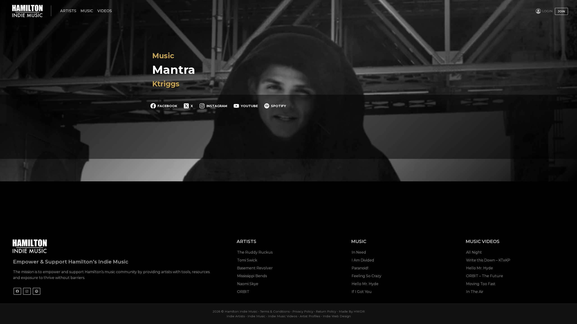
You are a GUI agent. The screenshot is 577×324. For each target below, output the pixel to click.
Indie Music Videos (282, 316)
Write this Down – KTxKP (488, 260)
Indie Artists (236, 316)
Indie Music (256, 316)
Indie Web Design (337, 316)
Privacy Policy (302, 311)
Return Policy (326, 311)
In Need (359, 252)
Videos (104, 11)
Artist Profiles (310, 316)
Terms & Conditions (275, 311)
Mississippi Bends (252, 276)
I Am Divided (363, 260)
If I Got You (362, 292)
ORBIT (243, 292)
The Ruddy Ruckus (254, 252)
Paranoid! (360, 268)
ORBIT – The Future (484, 276)
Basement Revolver (255, 268)
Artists (68, 11)
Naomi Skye (247, 284)
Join (561, 11)
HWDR (359, 311)
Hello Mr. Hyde (365, 284)
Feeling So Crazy (366, 276)
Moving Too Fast (480, 284)
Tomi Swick (247, 260)
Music (86, 11)
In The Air (474, 292)
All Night (474, 252)
